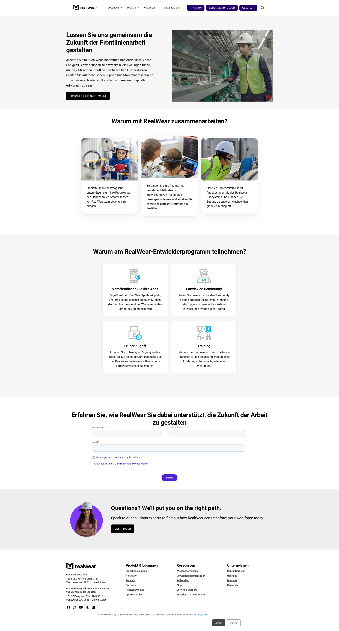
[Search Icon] (262, 7)
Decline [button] (233, 622)
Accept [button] (218, 622)
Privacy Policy (200, 614)
